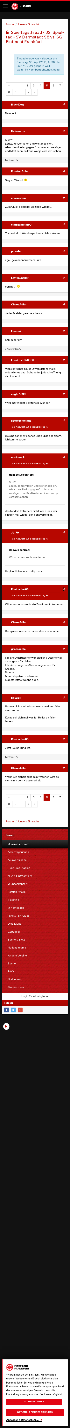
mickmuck (18, 457)
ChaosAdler (19, 304)
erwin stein (18, 198)
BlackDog (17, 104)
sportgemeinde (21, 420)
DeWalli (16, 697)
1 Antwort (10, 160)
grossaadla (18, 648)
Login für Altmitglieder (35, 996)
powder (16, 251)
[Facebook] (6, 1010)
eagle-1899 (18, 394)
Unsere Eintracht (28, 24)
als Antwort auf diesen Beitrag (29, 426)
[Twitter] (13, 1010)
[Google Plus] (20, 1010)
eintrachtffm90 (21, 224)
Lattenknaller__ (21, 277)
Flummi (16, 331)
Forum (27, 6)
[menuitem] (35, 844)
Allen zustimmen (34, 1401)
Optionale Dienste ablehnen (35, 1412)
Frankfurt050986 (22, 360)
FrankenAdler (20, 171)
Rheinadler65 (20, 589)
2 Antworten (12, 348)
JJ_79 (15, 532)
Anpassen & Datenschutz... (22, 1419)
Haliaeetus (18, 131)
